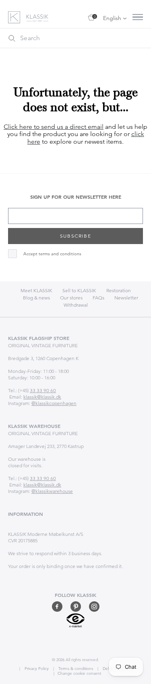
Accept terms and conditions (52, 253)
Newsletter (126, 298)
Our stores (71, 298)
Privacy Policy (36, 668)
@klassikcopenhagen (54, 403)
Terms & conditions (75, 668)
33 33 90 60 (43, 390)
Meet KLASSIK (36, 290)
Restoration (118, 290)
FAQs (98, 298)
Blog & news (36, 298)
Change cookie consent (79, 673)
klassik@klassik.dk (42, 397)
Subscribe (75, 236)
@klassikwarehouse (52, 491)
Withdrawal (76, 305)
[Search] (11, 38)
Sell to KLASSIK (79, 290)
